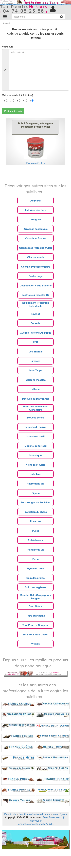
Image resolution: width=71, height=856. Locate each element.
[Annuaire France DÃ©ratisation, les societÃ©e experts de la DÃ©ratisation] (18, 727)
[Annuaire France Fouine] (18, 738)
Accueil (6, 23)
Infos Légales (60, 814)
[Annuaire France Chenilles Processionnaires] (53, 716)
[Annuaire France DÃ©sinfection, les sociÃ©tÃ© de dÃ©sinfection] (53, 727)
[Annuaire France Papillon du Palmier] (18, 770)
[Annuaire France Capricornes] (53, 705)
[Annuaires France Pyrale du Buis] (53, 791)
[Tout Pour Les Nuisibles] (36, 673)
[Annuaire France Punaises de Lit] (53, 781)
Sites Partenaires (52, 817)
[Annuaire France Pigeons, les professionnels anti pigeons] (53, 770)
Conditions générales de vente (35, 814)
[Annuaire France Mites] (18, 759)
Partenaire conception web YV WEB (35, 824)
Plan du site (10, 814)
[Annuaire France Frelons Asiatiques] (53, 738)
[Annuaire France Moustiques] (53, 759)
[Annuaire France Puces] (18, 781)
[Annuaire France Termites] (53, 802)
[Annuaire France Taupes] (18, 802)
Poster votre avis (13, 111)
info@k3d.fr (36, 820)
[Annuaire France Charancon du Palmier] (18, 716)
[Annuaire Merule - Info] (53, 748)
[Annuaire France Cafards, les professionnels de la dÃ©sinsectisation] (18, 705)
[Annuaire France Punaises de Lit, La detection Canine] (18, 791)
